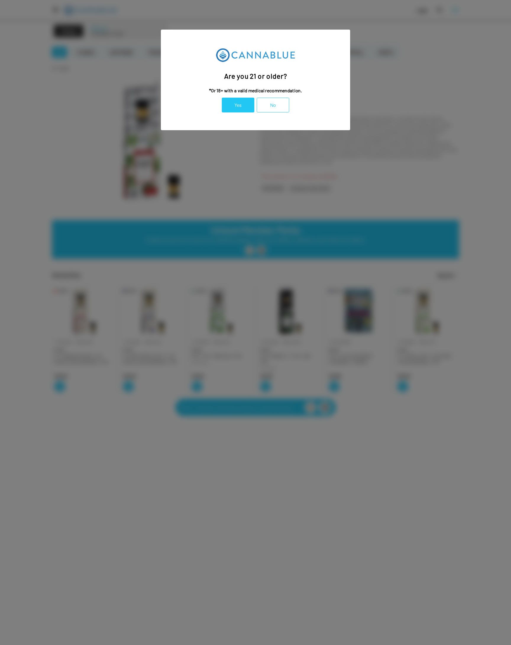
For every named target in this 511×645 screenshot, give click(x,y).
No (273, 105)
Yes (238, 105)
